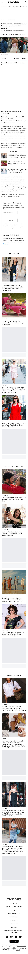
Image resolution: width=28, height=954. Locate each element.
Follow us (17, 58)
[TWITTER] (12, 235)
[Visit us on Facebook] (16, 937)
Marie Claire (5, 34)
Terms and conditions (14, 913)
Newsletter (24, 58)
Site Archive (14, 903)
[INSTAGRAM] (14, 235)
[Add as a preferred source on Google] (14, 941)
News (23, 34)
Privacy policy (14, 920)
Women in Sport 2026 (13, 7)
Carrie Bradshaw (20, 120)
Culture (3, 20)
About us (14, 927)
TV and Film (11, 20)
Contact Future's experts (14, 906)
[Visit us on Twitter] (7, 937)
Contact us (14, 910)
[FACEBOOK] (11, 235)
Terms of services (17, 223)
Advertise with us (14, 917)
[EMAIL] (18, 235)
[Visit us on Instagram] (11, 937)
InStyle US (14, 111)
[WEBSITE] (16, 235)
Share (5, 58)
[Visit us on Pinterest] (20, 937)
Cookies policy (14, 923)
